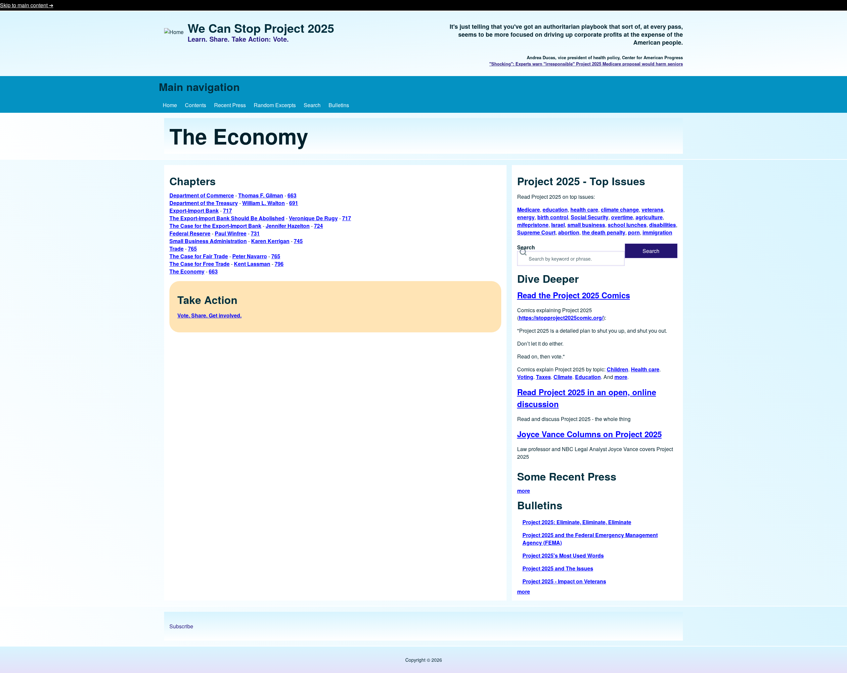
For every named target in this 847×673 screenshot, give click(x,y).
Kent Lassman (252, 264)
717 (227, 210)
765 (192, 248)
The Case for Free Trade (199, 264)
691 (293, 203)
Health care (645, 369)
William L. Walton (263, 203)
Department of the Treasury (203, 203)
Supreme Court (536, 232)
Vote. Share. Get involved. (209, 315)
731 (255, 233)
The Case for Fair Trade (198, 256)
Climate (563, 377)
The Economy (186, 271)
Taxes (543, 377)
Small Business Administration (208, 241)
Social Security (589, 217)
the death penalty (603, 232)
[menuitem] (170, 105)
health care (584, 209)
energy (526, 217)
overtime (622, 217)
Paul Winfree (230, 233)
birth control (552, 217)
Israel (558, 225)
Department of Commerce (201, 195)
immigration (657, 232)
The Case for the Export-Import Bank (215, 226)
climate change (620, 209)
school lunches (627, 225)
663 (292, 195)
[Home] (174, 32)
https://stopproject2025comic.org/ (561, 317)
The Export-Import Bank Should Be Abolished (227, 218)
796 (279, 264)
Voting (525, 377)
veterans (652, 209)
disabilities (662, 225)
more (620, 377)
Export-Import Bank (194, 210)
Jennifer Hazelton (288, 226)
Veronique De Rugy (313, 218)
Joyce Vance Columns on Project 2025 (589, 434)
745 (298, 241)
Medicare (528, 209)
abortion (568, 232)
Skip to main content (24, 5)
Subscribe (181, 626)
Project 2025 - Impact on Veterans (564, 581)
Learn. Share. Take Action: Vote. (238, 39)
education (555, 209)
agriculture (649, 217)
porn (634, 232)
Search (526, 247)
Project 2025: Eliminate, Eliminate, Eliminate (576, 522)
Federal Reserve (189, 233)
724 (318, 226)
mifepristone (533, 225)
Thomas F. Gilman (260, 195)
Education (588, 377)
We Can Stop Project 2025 (261, 28)
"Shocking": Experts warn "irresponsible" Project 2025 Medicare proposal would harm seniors (586, 64)
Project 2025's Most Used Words (563, 555)
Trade (176, 248)
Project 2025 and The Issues (557, 568)
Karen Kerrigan (270, 241)
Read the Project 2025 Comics (573, 295)
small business (586, 225)
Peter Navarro (249, 256)
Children (617, 369)
